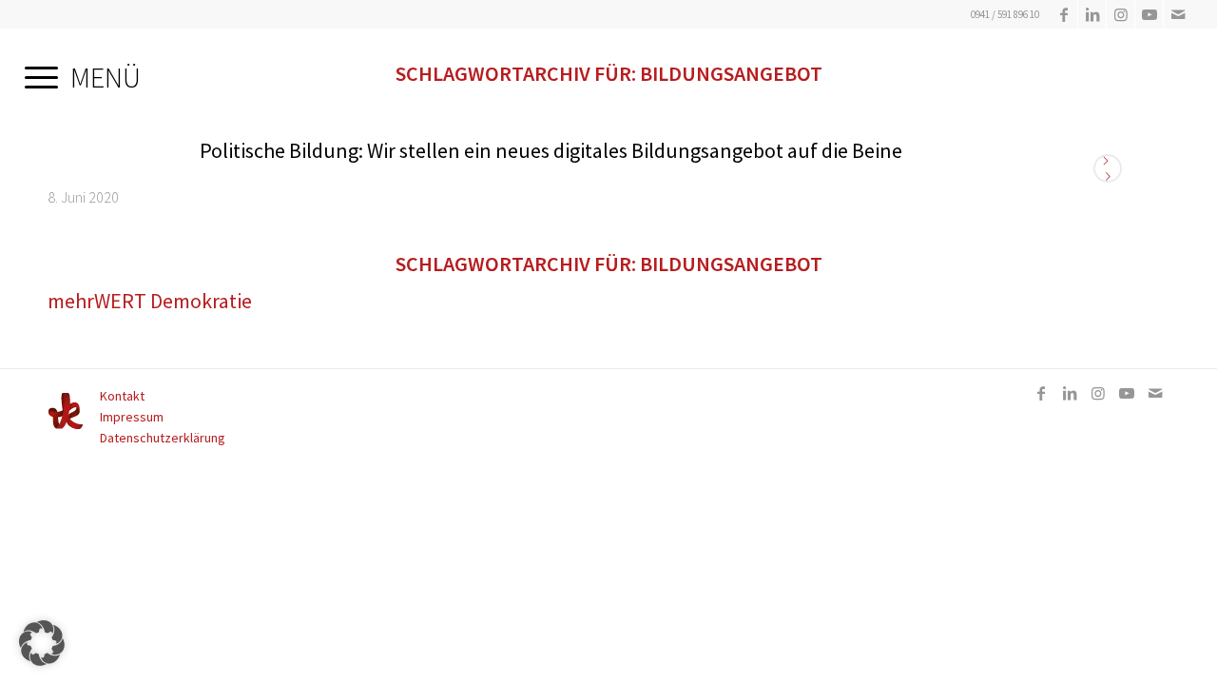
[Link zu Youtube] (1149, 14)
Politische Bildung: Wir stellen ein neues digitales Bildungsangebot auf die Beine (551, 150)
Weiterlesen (1107, 168)
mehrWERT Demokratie (150, 300)
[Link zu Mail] (1178, 14)
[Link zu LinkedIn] (1092, 14)
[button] (42, 643)
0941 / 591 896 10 (1005, 14)
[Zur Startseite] (66, 425)
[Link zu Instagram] (1120, 14)
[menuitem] (82, 71)
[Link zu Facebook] (1063, 14)
